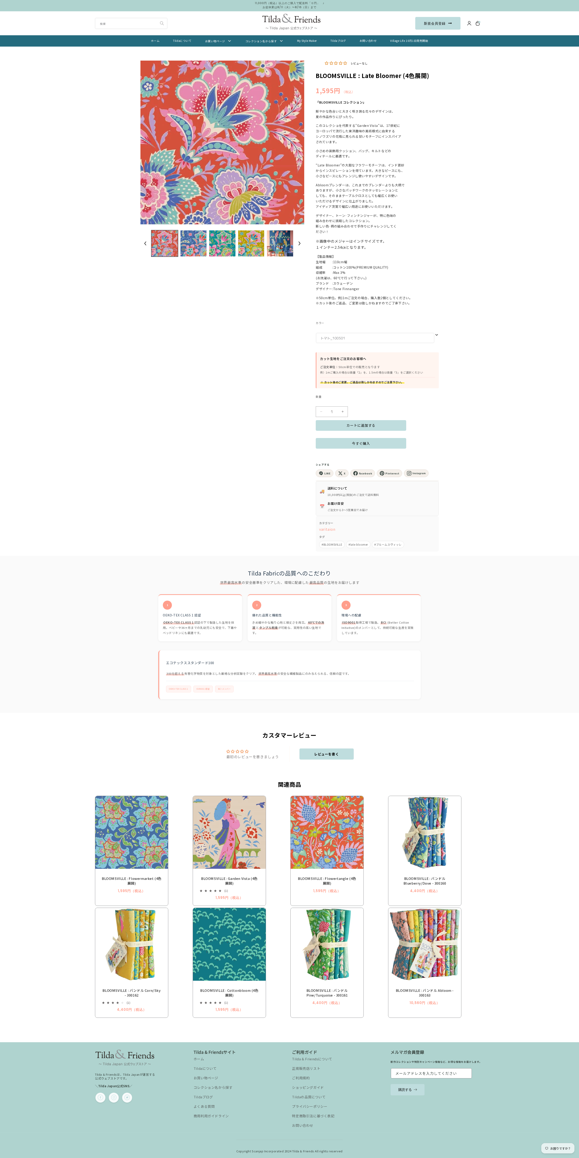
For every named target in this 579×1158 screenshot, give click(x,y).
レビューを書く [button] (326, 754)
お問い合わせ (302, 1125)
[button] (478, 23)
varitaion (327, 529)
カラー (320, 323)
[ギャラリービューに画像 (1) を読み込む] (164, 243)
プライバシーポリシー (309, 1106)
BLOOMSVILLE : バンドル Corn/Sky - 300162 (131, 992)
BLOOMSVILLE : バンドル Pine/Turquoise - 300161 (327, 992)
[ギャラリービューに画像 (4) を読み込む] (251, 243)
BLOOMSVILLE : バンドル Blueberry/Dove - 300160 (424, 881)
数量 (318, 396)
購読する (405, 1089)
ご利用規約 (301, 1077)
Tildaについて (205, 1068)
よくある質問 (204, 1106)
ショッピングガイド (308, 1087)
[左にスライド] (145, 243)
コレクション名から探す (213, 1087)
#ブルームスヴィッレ (388, 544)
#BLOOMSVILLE (332, 544)
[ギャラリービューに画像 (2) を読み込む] (193, 243)
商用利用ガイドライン (211, 1115)
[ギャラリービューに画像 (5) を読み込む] (280, 243)
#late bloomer (358, 544)
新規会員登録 (435, 23)
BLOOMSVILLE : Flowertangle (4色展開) (327, 881)
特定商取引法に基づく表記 (313, 1115)
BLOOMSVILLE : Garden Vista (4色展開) (229, 881)
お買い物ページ (206, 1077)
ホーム (199, 1058)
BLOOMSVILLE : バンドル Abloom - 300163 (425, 992)
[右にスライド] (299, 243)
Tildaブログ (203, 1096)
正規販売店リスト (306, 1068)
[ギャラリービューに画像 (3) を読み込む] (222, 243)
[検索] (162, 23)
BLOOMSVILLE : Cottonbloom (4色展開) (229, 992)
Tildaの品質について (308, 1096)
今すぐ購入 (361, 443)
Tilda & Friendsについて (312, 1058)
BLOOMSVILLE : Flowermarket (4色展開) (131, 881)
